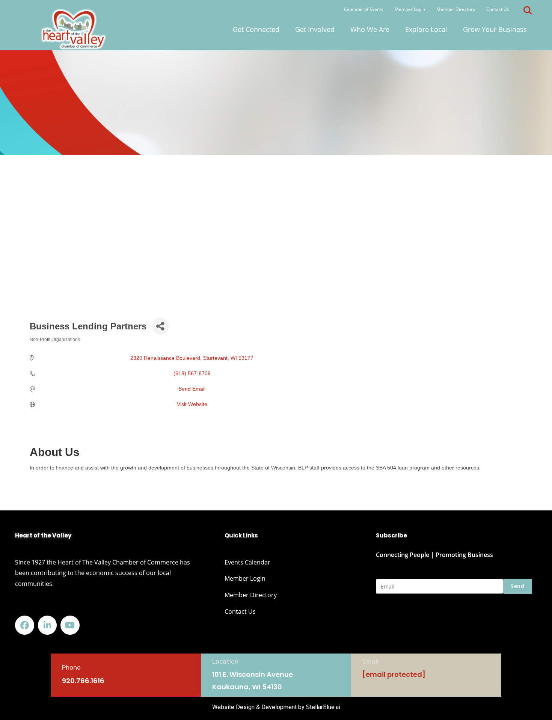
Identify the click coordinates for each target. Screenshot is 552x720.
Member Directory (455, 9)
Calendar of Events (363, 9)
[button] (528, 10)
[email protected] (393, 674)
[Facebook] (24, 625)
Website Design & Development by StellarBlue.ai (276, 707)
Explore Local (426, 29)
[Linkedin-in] (47, 625)
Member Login (410, 9)
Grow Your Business (495, 29)
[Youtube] (70, 625)
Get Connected (256, 29)
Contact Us (497, 9)
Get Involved (315, 29)
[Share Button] (160, 326)
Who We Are (369, 29)
